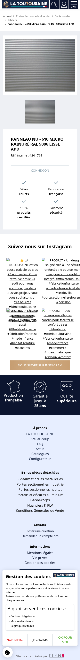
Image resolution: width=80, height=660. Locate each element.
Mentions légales (40, 553)
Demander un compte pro (40, 536)
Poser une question (40, 531)
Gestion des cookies (40, 562)
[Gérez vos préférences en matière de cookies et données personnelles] (7, 652)
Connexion (40, 170)
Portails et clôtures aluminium (40, 495)
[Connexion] (64, 4)
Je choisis (40, 640)
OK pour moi (65, 639)
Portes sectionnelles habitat (40, 489)
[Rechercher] (54, 4)
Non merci (15, 640)
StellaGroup (40, 439)
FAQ (40, 444)
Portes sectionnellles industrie (40, 484)
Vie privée (40, 557)
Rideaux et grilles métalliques (40, 479)
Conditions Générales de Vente (40, 510)
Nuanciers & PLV (40, 505)
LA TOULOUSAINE (40, 434)
